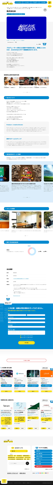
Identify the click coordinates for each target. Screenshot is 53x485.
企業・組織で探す (39, 453)
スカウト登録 (43, 2)
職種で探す (38, 450)
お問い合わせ (23, 473)
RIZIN (15, 455)
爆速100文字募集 (39, 456)
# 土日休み (8, 40)
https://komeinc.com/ (10, 42)
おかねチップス (8, 441)
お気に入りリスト (39, 466)
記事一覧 (13, 451)
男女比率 (29, 245)
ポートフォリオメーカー (35, 2)
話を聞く (9, 428)
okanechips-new (10, 455)
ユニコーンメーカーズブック (28, 457)
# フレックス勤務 (12, 40)
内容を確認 (26, 342)
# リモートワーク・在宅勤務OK (20, 40)
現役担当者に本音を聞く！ (26, 455)
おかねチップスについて (12, 473)
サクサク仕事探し (18, 2)
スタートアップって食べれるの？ (20, 457)
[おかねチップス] (7, 3)
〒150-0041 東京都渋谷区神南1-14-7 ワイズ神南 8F (21, 278)
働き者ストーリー (39, 458)
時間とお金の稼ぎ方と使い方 (11, 457)
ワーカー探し (27, 2)
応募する (6, 391)
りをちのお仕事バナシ (19, 455)
